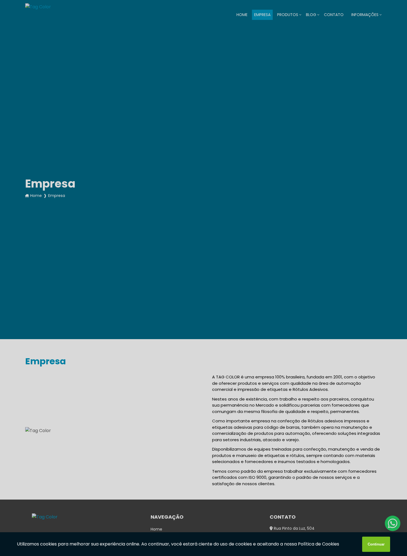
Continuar (376, 544)
